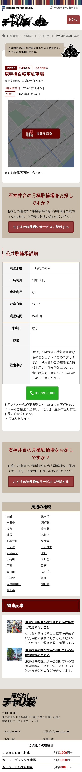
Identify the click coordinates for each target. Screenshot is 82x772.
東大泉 (45, 541)
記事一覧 (48, 739)
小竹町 (11, 559)
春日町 (11, 572)
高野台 (45, 535)
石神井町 (12, 541)
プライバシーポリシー (56, 731)
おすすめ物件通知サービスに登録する (41, 227)
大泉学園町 (14, 584)
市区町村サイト (19, 418)
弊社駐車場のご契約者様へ (67, 7)
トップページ (12, 731)
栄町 (9, 516)
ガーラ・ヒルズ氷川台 (17, 767)
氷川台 (45, 559)
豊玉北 (45, 528)
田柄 (44, 565)
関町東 (45, 584)
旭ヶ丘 (45, 516)
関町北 (45, 522)
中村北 (11, 578)
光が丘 (45, 572)
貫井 (44, 578)
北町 (44, 553)
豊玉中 (11, 590)
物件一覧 (9, 739)
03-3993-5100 (44, 393)
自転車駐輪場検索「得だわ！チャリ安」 (20, 700)
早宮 (9, 565)
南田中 (11, 522)
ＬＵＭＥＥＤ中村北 (16, 752)
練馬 (9, 535)
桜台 (9, 528)
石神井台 (12, 553)
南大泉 (11, 547)
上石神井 (46, 547)
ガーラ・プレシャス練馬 (19, 760)
